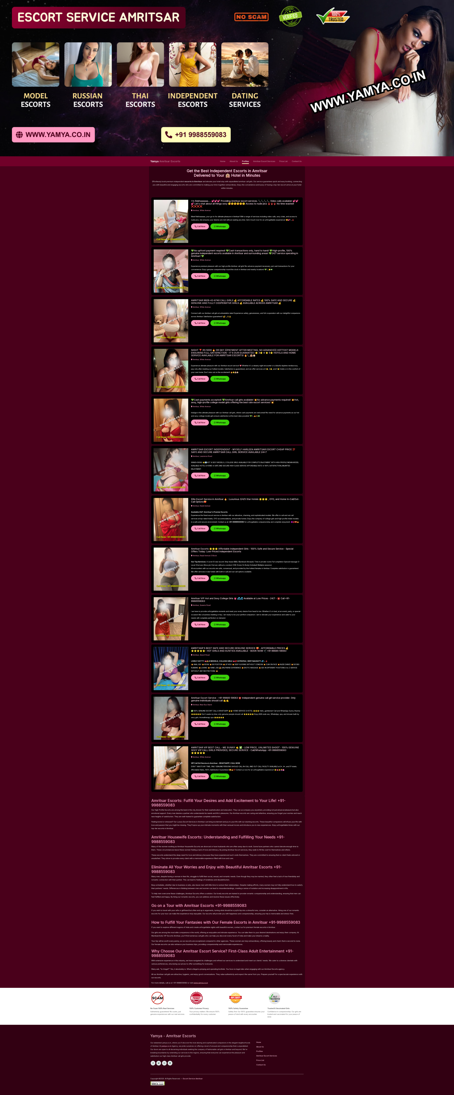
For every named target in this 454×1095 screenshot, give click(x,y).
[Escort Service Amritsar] (227, 78)
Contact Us (296, 161)
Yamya (165, 161)
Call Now (201, 226)
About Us (234, 161)
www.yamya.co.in (201, 983)
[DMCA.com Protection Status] (157, 1083)
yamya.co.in (166, 1046)
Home (222, 161)
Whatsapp (221, 226)
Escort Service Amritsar (193, 1079)
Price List (283, 161)
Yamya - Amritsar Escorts (173, 1036)
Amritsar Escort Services (264, 161)
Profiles (245, 161)
